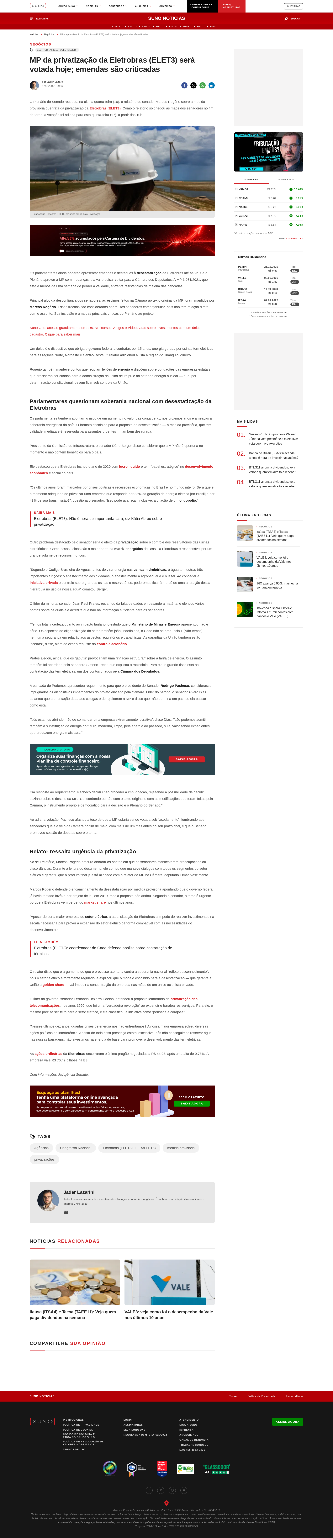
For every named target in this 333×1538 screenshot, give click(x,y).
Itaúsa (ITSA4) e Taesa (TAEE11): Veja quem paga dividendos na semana (73, 1314)
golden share (53, 985)
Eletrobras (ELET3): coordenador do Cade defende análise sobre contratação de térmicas (103, 951)
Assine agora (287, 1421)
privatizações (44, 1159)
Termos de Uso (74, 1449)
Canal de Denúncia (194, 1440)
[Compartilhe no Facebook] (184, 85)
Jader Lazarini (79, 1192)
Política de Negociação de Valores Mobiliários (83, 1443)
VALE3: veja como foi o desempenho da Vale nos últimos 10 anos (168, 1314)
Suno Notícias (42, 1396)
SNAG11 (132, 26)
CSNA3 (243, 215)
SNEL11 (146, 26)
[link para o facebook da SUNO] (149, 1490)
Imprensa (186, 1430)
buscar (295, 19)
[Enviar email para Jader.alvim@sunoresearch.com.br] (66, 1212)
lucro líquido (129, 466)
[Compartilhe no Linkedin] (212, 85)
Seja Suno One (135, 1430)
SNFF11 (173, 26)
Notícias (34, 34)
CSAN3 (243, 198)
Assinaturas (133, 1425)
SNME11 (187, 26)
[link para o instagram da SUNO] (172, 1490)
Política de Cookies (78, 1430)
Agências (41, 1148)
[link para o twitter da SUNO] (160, 1490)
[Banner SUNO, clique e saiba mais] (122, 243)
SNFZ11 (118, 26)
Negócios (49, 34)
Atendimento (189, 1420)
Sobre (233, 1396)
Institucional (73, 1420)
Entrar (295, 6)
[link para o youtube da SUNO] (183, 1490)
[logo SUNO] (38, 6)
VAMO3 (243, 189)
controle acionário (112, 644)
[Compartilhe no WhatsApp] (202, 85)
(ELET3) (105, 108)
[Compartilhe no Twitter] (193, 85)
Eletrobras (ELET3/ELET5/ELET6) (57, 50)
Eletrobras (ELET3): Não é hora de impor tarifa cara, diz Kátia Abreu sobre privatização (98, 521)
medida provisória (181, 1148)
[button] (41, 19)
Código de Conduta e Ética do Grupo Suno (79, 1436)
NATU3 (243, 207)
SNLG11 (214, 26)
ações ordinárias (48, 1054)
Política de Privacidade (261, 1396)
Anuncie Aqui (189, 1435)
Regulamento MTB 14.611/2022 (145, 1435)
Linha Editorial (294, 1396)
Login (128, 1420)
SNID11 (160, 26)
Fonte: (291, 238)
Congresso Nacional (75, 1148)
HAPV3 (243, 224)
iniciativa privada (44, 583)
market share (95, 902)
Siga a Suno (188, 1425)
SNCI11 (201, 26)
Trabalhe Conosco (194, 1445)
